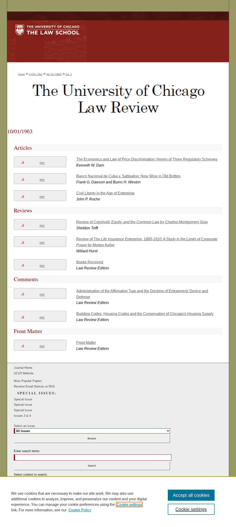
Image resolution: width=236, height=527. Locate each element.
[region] (118, 501)
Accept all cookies (191, 495)
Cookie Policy (79, 510)
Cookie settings (129, 504)
